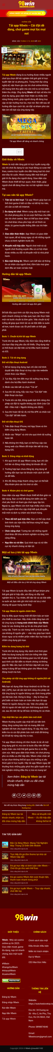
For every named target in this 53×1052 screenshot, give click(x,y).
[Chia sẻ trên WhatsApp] (14, 795)
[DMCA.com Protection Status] (11, 980)
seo (39, 41)
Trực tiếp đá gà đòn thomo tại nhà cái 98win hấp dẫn (28, 855)
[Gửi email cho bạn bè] (29, 795)
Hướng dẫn (26, 22)
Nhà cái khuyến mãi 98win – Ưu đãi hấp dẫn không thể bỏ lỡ (39, 817)
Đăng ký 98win (29, 776)
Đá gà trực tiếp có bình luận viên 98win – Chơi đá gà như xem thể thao (30, 867)
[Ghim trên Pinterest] (34, 795)
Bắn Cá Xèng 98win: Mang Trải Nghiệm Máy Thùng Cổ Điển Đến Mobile (29, 844)
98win (5, 164)
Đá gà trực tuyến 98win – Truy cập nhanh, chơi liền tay (30, 889)
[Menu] (3, 4)
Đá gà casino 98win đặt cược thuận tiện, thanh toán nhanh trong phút (29, 878)
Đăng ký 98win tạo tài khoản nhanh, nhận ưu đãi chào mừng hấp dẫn (13, 817)
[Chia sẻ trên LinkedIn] (39, 795)
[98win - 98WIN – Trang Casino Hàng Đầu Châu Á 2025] (26, 5)
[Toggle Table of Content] (18, 152)
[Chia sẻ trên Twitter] (24, 795)
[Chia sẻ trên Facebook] (19, 795)
